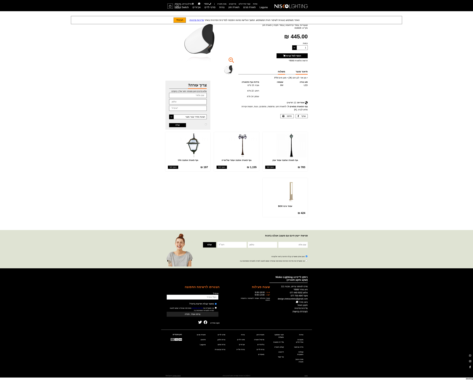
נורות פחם (221, 345)
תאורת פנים (249, 7)
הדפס (289, 116)
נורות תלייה (240, 349)
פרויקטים (232, 4)
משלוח (281, 71)
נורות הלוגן (221, 340)
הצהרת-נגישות (300, 311)
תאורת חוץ (233, 7)
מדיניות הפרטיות (197, 308)
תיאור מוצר (302, 71)
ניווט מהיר (303, 302)
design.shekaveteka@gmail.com (293, 299)
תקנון (306, 376)
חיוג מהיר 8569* (301, 289)
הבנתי (179, 20)
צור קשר (281, 357)
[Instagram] (470, 361)
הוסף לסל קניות (293, 56)
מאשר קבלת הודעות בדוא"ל (201, 304)
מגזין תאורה (221, 4)
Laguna (264, 7)
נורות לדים (260, 349)
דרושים (281, 352)
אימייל (216, 293)
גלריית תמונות (278, 342)
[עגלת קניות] (170, 6)
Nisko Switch (182, 7)
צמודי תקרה (278, 25)
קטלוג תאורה (279, 347)
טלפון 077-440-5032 (299, 292)
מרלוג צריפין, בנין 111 (183, 4)
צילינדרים (260, 345)
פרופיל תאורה (259, 340)
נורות (222, 7)
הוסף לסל (270, 167)
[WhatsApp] (470, 355)
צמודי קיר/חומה (292, 25)
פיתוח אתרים (177, 376)
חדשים (203, 340)
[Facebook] (470, 367)
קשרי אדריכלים (244, 4)
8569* (206, 4)
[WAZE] (199, 3)
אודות (255, 4)
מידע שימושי (298, 347)
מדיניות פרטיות (301, 308)
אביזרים (197, 7)
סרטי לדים (209, 7)
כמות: (305, 43)
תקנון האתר (302, 305)
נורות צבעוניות (220, 349)
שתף (303, 116)
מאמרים (261, 354)
